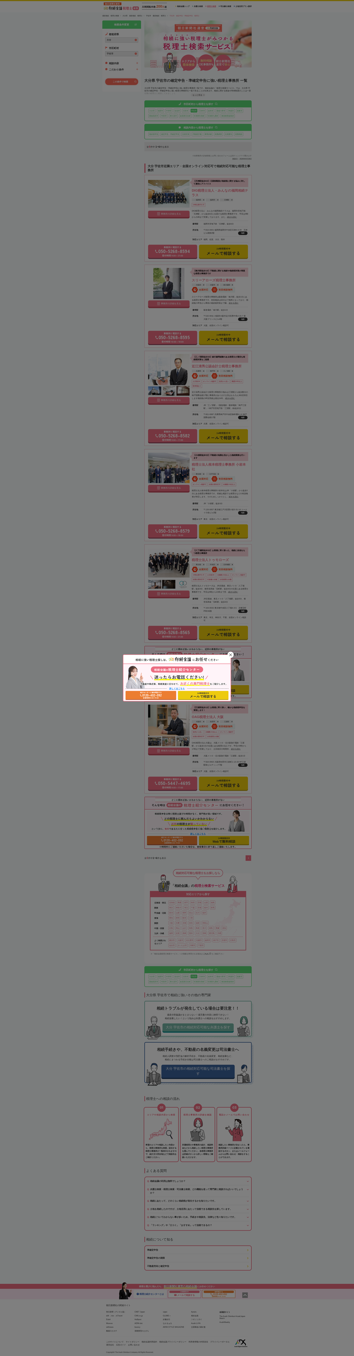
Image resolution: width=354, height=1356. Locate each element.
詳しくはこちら (177, 688)
